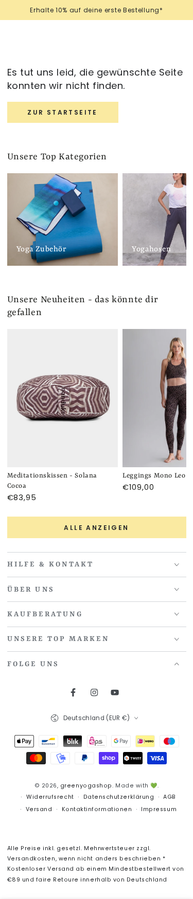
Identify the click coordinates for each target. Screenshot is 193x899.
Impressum (159, 809)
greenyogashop (86, 786)
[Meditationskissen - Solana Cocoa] (62, 398)
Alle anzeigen (96, 527)
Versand (39, 809)
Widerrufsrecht (50, 797)
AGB (169, 797)
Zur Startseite (62, 112)
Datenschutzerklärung (118, 797)
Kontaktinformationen (97, 809)
